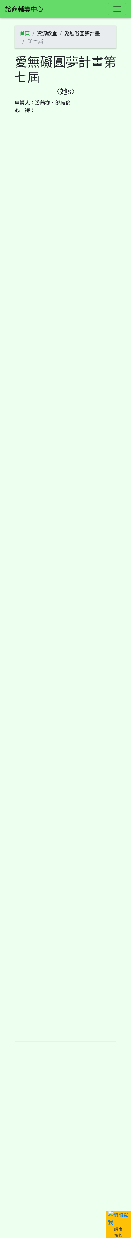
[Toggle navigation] (117, 9)
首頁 (25, 33)
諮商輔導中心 (24, 8)
